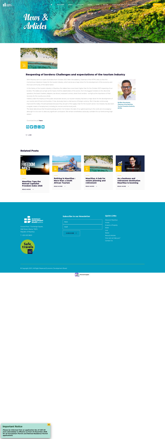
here (41, 120)
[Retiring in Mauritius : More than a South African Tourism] (66, 163)
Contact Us (109, 241)
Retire (107, 233)
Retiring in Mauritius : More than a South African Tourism (64, 180)
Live (106, 230)
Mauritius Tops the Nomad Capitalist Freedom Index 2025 (32, 183)
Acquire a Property (111, 225)
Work (107, 228)
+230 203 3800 (27, 235)
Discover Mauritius (111, 220)
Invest (107, 222)
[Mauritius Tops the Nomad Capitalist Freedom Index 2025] (34, 165)
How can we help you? (112, 238)
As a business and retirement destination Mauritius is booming (128, 180)
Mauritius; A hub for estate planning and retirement (96, 180)
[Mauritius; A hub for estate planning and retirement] (98, 163)
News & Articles (110, 235)
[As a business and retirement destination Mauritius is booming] (130, 163)
